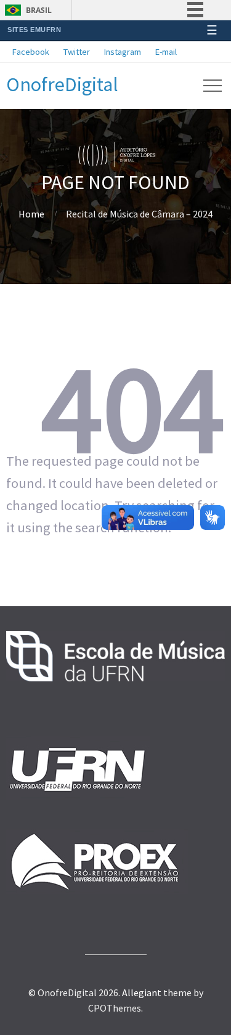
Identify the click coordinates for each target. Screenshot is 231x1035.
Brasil (39, 10)
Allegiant (141, 992)
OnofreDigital (62, 84)
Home (31, 214)
